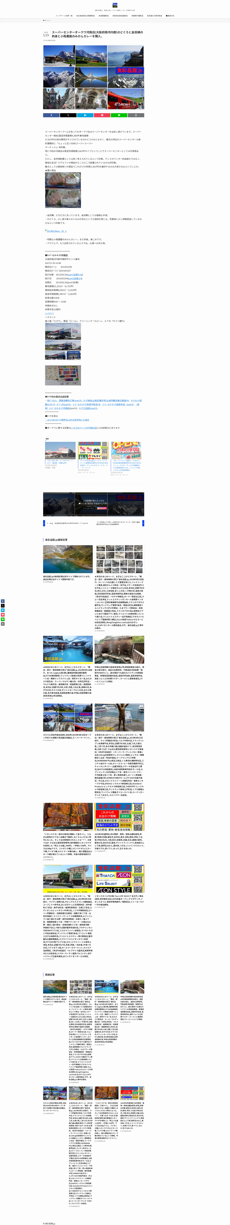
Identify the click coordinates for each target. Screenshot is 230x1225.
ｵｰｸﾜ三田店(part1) (88, 408)
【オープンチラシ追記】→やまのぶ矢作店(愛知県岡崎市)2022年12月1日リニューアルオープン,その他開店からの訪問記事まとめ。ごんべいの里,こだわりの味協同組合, (127, 465)
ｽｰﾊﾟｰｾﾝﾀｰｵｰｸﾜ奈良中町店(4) (86, 404)
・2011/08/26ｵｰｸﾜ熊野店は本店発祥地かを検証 (67, 420)
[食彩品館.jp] (115, 5)
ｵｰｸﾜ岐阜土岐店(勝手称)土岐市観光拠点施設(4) (106, 400)
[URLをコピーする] (136, 115)
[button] (51, 115)
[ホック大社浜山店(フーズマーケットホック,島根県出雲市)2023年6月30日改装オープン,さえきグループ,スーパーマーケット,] (93, 450)
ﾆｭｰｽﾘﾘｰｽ (49, 313)
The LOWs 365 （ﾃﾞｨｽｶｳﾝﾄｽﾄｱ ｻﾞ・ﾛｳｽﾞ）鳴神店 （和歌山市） (61, 461)
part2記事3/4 (75, 278)
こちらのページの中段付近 (84, 427)
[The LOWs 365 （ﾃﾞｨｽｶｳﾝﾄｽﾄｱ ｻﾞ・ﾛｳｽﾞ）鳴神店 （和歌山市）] (60, 450)
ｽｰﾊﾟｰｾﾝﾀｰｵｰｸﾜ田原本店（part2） (118, 404)
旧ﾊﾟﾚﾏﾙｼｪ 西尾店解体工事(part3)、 (65, 400)
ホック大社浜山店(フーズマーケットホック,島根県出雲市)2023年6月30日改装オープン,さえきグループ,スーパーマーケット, (94, 464)
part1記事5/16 (75, 274)
